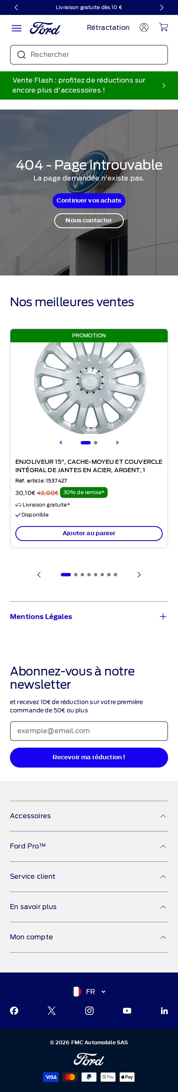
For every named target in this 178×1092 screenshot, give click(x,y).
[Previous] (61, 442)
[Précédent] (16, 7)
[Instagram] (89, 1011)
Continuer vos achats (89, 200)
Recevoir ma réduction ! (89, 757)
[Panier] (163, 27)
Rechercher (50, 54)
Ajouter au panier (89, 533)
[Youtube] (127, 1011)
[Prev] (39, 574)
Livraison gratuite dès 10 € (89, 7)
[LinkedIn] (164, 1010)
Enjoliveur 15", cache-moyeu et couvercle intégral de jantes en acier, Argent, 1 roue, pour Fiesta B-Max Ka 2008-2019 (88, 470)
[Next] (117, 442)
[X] (52, 1011)
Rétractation (108, 28)
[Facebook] (14, 1011)
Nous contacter (88, 220)
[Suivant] (161, 7)
